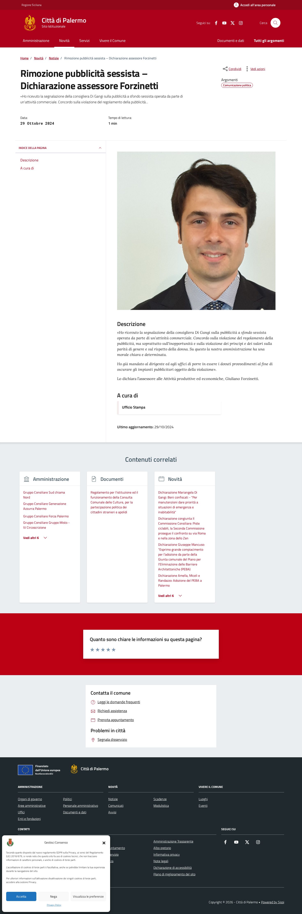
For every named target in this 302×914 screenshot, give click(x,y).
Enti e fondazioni (29, 818)
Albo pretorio (162, 847)
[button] (104, 842)
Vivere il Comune (112, 40)
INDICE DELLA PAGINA (32, 148)
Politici (67, 799)
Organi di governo (30, 799)
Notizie (113, 799)
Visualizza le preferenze (88, 896)
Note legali (160, 861)
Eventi (203, 805)
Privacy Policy (54, 905)
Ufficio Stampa (133, 407)
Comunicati (115, 805)
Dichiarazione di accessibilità (172, 867)
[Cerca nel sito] (275, 23)
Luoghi (203, 799)
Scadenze (160, 799)
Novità (64, 40)
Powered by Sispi (272, 902)
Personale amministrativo (80, 805)
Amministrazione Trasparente (173, 841)
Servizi (84, 40)
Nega (53, 896)
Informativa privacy (166, 854)
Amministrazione (36, 40)
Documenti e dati (230, 40)
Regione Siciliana (31, 5)
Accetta (21, 896)
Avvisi (112, 812)
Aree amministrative (32, 805)
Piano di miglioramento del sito (174, 874)
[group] (50, 540)
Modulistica (161, 805)
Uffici (21, 812)
